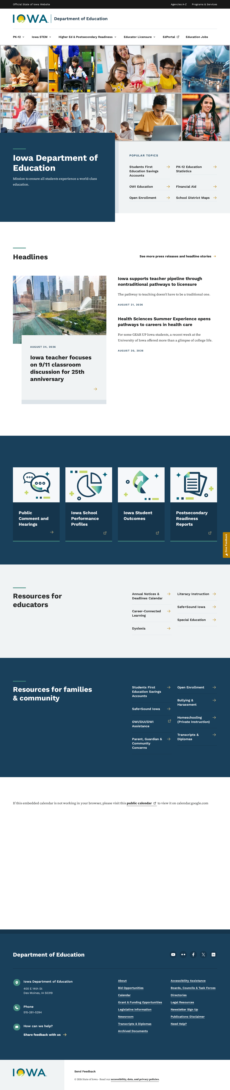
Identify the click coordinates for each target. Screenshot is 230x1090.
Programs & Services (204, 4)
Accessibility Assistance (188, 980)
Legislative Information (134, 1009)
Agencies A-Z (179, 4)
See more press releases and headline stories (175, 256)
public (139, 803)
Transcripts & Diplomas (134, 1024)
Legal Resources (182, 1002)
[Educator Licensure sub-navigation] (154, 37)
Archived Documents (133, 1031)
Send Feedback (85, 1071)
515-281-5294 (33, 1012)
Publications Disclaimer (188, 1016)
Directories (179, 995)
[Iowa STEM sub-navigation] (50, 37)
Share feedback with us (42, 1034)
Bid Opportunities (131, 988)
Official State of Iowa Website (31, 4)
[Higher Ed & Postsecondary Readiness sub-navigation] (115, 37)
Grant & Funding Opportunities (140, 1002)
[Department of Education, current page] (31, 18)
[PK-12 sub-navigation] (23, 37)
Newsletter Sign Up (184, 1009)
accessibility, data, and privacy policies (135, 1079)
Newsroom (126, 1016)
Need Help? (179, 1024)
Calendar (124, 995)
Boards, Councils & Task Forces (193, 988)
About (122, 980)
